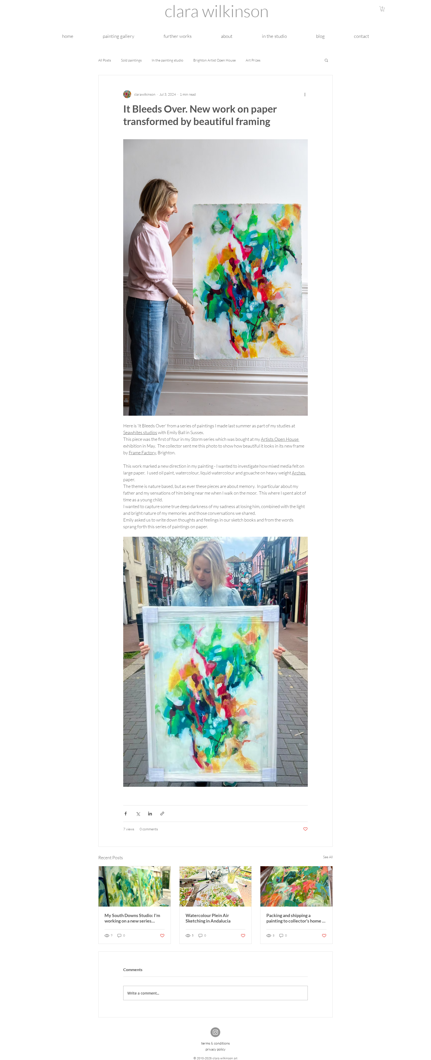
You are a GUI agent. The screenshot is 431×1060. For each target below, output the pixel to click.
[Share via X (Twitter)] (137, 813)
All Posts (104, 60)
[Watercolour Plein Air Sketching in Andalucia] (216, 886)
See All (328, 857)
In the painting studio (167, 60)
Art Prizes (253, 60)
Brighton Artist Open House (214, 60)
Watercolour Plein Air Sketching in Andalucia (208, 918)
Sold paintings (131, 60)
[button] (382, 8)
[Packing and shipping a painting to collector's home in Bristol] (296, 886)
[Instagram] (215, 1032)
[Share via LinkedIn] (150, 813)
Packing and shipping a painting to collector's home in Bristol (296, 918)
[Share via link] (162, 813)
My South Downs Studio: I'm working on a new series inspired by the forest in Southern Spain (132, 918)
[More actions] (305, 94)
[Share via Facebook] (125, 813)
